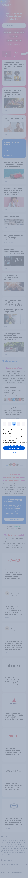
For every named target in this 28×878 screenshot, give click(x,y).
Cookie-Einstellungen (14, 445)
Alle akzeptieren (14, 448)
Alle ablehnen (14, 453)
